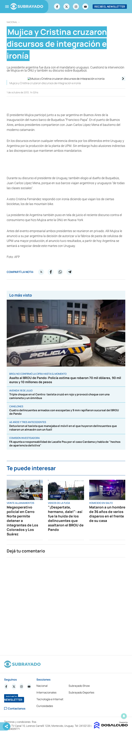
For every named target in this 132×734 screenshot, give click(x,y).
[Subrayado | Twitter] (66, 6)
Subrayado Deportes (81, 692)
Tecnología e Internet (49, 699)
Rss (34, 721)
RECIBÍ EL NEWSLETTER (109, 6)
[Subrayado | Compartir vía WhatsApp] (60, 272)
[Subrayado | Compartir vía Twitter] (41, 272)
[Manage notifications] (124, 716)
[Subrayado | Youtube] (85, 6)
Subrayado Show (79, 686)
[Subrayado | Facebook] (57, 6)
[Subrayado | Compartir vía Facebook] (51, 272)
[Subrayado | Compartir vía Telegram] (70, 272)
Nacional (12, 22)
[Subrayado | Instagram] (76, 6)
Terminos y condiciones (17, 721)
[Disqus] (66, 605)
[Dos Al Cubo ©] (111, 728)
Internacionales (46, 692)
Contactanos (16, 708)
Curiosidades (44, 706)
